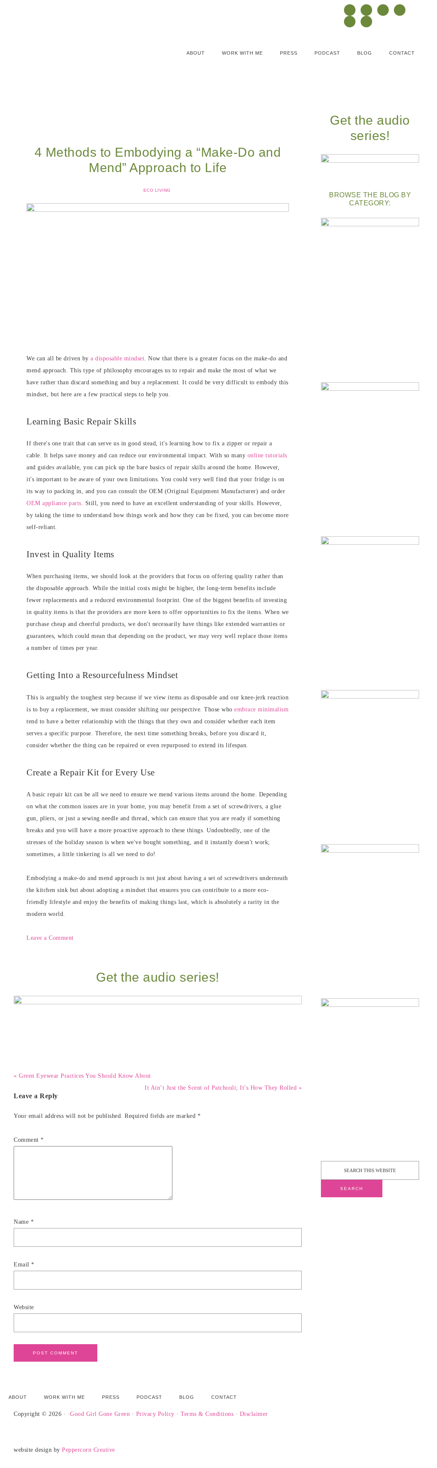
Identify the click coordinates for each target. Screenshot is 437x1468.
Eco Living (157, 190)
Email (24, 1264)
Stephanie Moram (67, 58)
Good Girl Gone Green (100, 1414)
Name (24, 1222)
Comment (29, 1140)
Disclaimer (254, 1414)
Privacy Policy (155, 1414)
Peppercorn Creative (88, 1450)
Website (24, 1307)
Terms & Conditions (207, 1414)
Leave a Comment (50, 938)
